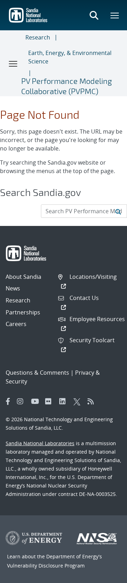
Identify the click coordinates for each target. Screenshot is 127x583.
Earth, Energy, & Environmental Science (69, 57)
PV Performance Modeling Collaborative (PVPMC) (66, 86)
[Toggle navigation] (13, 63)
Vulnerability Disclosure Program (46, 565)
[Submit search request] (118, 211)
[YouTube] (36, 401)
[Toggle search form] (94, 15)
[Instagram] (22, 401)
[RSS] (92, 401)
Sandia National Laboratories (40, 443)
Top (106, 575)
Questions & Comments (37, 372)
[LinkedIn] (64, 401)
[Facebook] (8, 401)
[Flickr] (50, 401)
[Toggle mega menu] (115, 15)
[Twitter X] (78, 401)
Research (37, 37)
